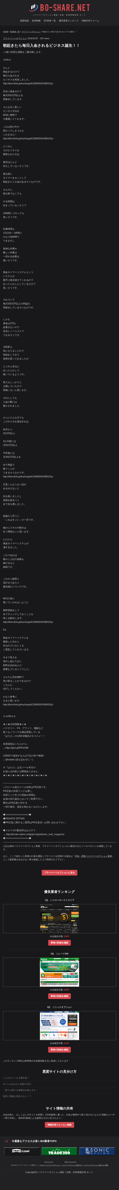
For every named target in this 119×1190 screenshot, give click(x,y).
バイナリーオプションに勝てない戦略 (95, 1165)
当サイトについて (70, 1162)
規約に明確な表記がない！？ (17, 1096)
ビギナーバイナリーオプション (50, 1165)
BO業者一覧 (50, 20)
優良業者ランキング (69, 20)
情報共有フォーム (90, 20)
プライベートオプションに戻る (59, 872)
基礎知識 (24, 20)
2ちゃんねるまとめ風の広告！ (18, 1084)
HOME (5, 32)
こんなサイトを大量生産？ (16, 1078)
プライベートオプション (31, 32)
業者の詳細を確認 (59, 942)
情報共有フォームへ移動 (60, 1125)
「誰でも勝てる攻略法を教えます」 (20, 1090)
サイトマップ (48, 1162)
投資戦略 (36, 20)
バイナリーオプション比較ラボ (72, 1165)
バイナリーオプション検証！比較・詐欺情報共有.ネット (59, 15)
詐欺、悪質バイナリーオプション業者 (93, 856)
